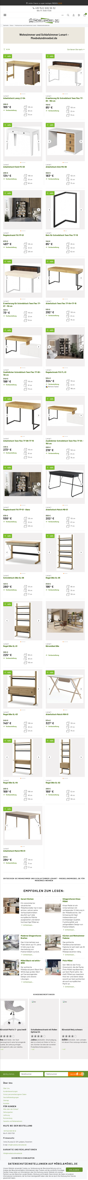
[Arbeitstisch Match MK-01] (23, 825)
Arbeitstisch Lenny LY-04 (14, 98)
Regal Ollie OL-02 (53, 782)
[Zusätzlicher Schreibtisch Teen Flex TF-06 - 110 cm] (23, 346)
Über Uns (6, 1088)
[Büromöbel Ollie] (65, 620)
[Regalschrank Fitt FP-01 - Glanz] (23, 484)
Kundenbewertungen (10, 1091)
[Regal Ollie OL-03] (23, 689)
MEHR (60, 3)
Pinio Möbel (67, 960)
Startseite (5, 25)
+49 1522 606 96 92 (45, 8)
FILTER (8, 49)
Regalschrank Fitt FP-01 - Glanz (16, 509)
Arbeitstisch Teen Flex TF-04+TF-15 (61, 303)
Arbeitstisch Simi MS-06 (56, 167)
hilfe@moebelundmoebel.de (12, 1153)
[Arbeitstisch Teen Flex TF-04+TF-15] (65, 278)
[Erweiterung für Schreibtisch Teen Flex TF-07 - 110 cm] (23, 278)
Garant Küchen (27, 899)
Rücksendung (7, 1118)
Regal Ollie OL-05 (53, 578)
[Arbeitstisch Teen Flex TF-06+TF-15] (23, 415)
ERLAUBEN (74, 1170)
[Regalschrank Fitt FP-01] (23, 210)
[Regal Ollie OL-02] (65, 757)
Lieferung (6, 1115)
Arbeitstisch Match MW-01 (57, 714)
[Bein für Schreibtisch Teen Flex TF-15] (65, 210)
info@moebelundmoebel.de (17, 1145)
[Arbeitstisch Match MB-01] (65, 484)
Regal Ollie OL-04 (10, 782)
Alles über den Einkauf (10, 1109)
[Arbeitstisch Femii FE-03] (23, 141)
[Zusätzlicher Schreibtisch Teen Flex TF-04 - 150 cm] (65, 415)
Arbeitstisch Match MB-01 (57, 509)
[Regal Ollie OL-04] (23, 757)
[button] (7, 72)
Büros (11, 25)
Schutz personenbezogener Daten (14, 1094)
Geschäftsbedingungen (11, 1097)
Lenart (6, 96)
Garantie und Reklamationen (12, 1121)
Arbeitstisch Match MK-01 (14, 851)
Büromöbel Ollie (52, 646)
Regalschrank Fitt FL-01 (56, 372)
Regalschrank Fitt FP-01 (13, 235)
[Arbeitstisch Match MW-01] (65, 689)
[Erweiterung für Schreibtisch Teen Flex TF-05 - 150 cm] (65, 73)
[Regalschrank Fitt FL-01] (65, 346)
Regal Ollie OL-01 (10, 646)
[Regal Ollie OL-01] (23, 620)
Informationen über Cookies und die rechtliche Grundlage (45, 1170)
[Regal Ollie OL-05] (65, 552)
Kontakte (6, 1103)
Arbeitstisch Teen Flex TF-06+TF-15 (18, 441)
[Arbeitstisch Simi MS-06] (65, 141)
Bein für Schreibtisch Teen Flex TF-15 (62, 235)
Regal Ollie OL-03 (10, 714)
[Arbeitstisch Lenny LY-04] (23, 73)
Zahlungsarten (8, 1112)
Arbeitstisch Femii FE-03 (14, 167)
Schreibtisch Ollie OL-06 (13, 578)
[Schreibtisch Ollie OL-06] (23, 552)
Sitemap (6, 1100)
